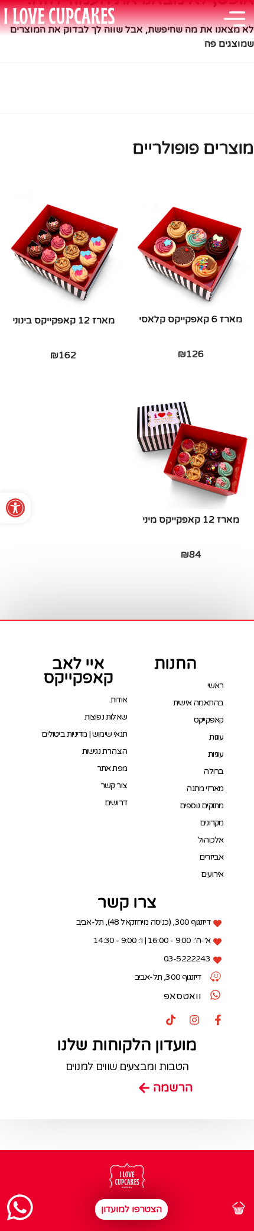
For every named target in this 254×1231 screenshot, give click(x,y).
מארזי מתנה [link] (204, 788)
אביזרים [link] (211, 857)
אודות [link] (118, 700)
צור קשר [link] (113, 785)
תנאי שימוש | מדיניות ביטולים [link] (84, 734)
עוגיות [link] (215, 754)
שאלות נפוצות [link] (105, 717)
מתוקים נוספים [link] (201, 806)
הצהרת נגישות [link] (104, 751)
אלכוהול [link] (210, 840)
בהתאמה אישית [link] (198, 703)
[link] (15, 508)
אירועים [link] (212, 874)
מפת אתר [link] (112, 768)
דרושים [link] (116, 803)
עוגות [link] (216, 737)
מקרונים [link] (211, 823)
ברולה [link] (213, 771)
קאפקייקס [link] (208, 720)
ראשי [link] (215, 686)
